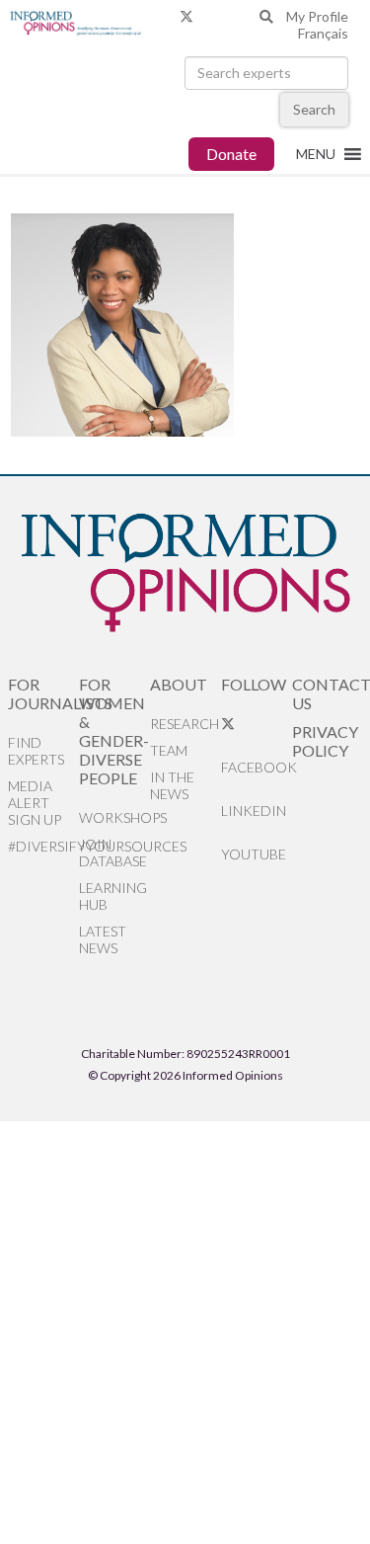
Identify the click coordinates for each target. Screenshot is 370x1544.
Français (323, 33)
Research (184, 723)
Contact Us (327, 693)
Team (168, 750)
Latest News (102, 939)
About (178, 684)
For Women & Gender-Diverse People (114, 731)
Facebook (256, 767)
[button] (315, 154)
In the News (172, 785)
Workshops (114, 817)
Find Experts (36, 751)
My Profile (317, 16)
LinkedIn (253, 810)
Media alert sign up (34, 802)
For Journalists (43, 693)
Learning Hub (113, 896)
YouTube (253, 854)
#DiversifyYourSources (43, 846)
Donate (231, 153)
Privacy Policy (325, 741)
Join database (113, 852)
